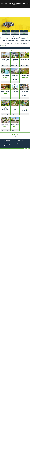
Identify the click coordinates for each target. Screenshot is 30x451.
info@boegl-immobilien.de (8, 145)
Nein (16, 4)
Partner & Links (3, 45)
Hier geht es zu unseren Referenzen (15, 47)
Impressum (25, 148)
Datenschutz (28, 148)
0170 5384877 (8, 144)
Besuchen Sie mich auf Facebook (20, 140)
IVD (17, 143)
